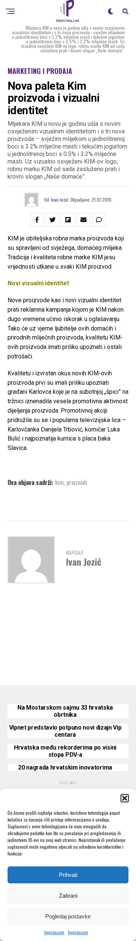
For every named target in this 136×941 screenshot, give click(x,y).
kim (59, 482)
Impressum (54, 932)
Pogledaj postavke (68, 916)
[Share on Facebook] (37, 219)
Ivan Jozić (59, 199)
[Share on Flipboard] (68, 219)
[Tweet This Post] (52, 219)
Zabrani (68, 895)
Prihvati (68, 875)
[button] (124, 798)
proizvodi (76, 482)
